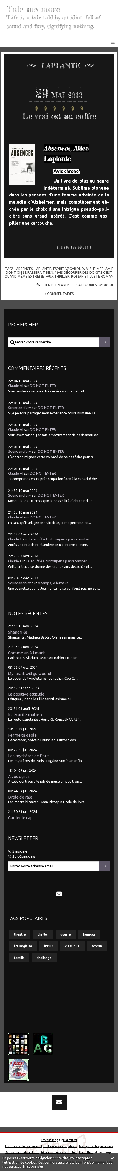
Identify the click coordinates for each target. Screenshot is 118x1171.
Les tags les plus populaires (96, 1146)
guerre (65, 934)
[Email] (59, 893)
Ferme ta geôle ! (23, 735)
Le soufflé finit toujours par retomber (59, 539)
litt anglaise (23, 946)
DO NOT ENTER (43, 386)
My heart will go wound (29, 673)
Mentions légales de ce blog (59, 1152)
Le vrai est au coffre (59, 116)
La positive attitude (26, 694)
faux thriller (57, 276)
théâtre (20, 934)
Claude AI (15, 386)
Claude (13, 561)
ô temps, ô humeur (53, 583)
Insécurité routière (25, 714)
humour (89, 934)
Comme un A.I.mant (26, 652)
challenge (44, 958)
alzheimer (95, 268)
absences (24, 268)
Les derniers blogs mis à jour (23, 1146)
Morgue (106, 285)
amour (97, 946)
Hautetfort (70, 1140)
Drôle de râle (20, 797)
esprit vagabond (68, 268)
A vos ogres (19, 776)
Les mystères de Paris (28, 755)
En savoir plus (33, 1166)
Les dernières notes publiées (60, 1146)
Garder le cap (20, 817)
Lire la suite (74, 247)
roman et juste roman (92, 276)
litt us (48, 946)
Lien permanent (57, 285)
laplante (43, 268)
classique (72, 946)
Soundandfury (19, 408)
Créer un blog (49, 1140)
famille (19, 958)
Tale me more (33, 9)
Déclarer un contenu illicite (22, 1152)
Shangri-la (17, 632)
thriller (43, 934)
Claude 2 (15, 539)
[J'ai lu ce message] (112, 1158)
